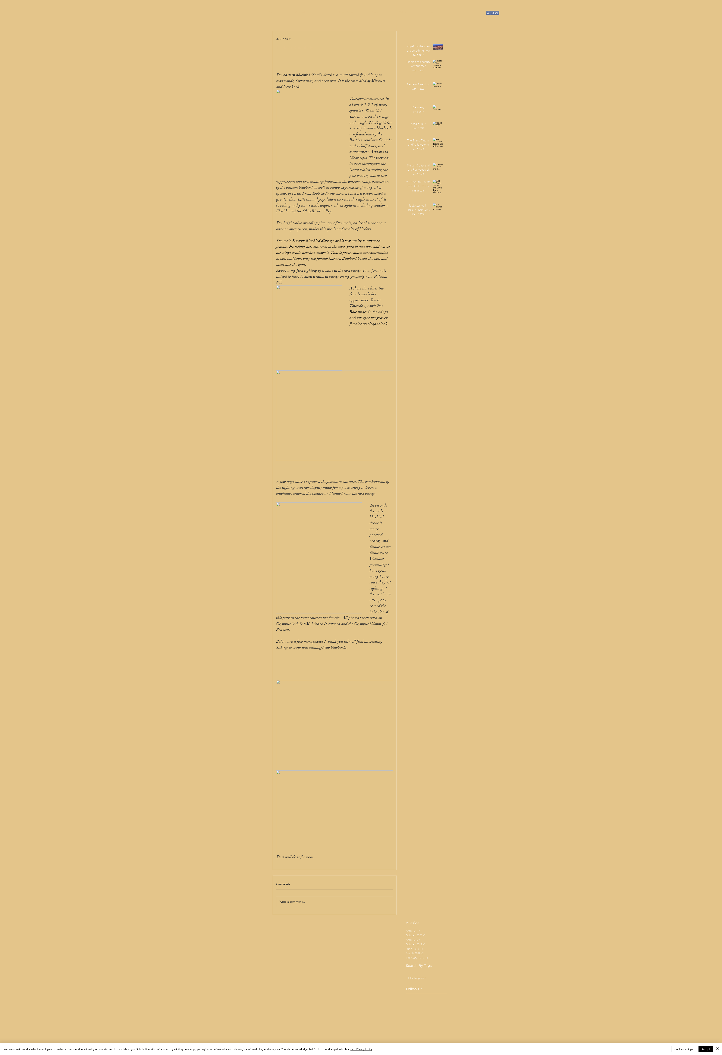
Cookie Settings (683, 1049)
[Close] (717, 1049)
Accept (706, 1049)
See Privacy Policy (361, 1049)
